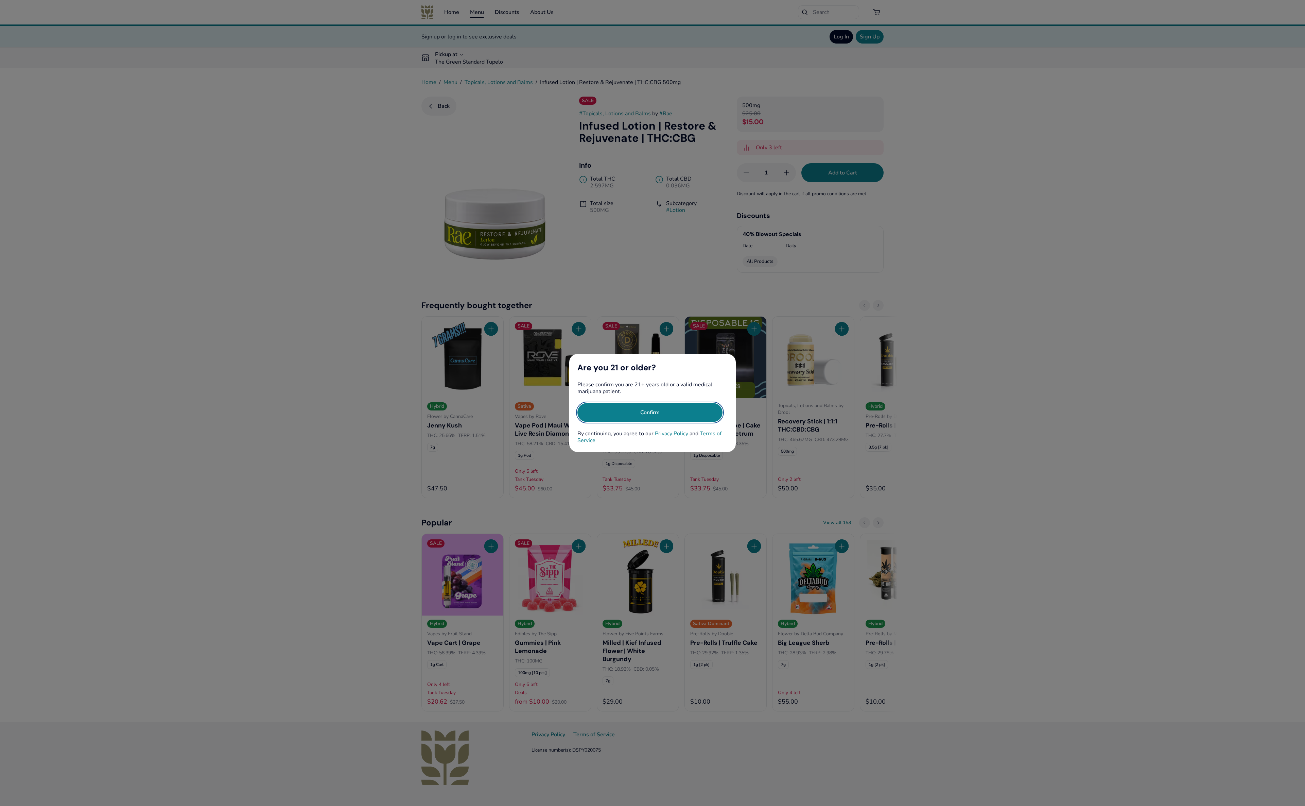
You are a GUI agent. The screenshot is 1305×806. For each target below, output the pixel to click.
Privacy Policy (671, 433)
